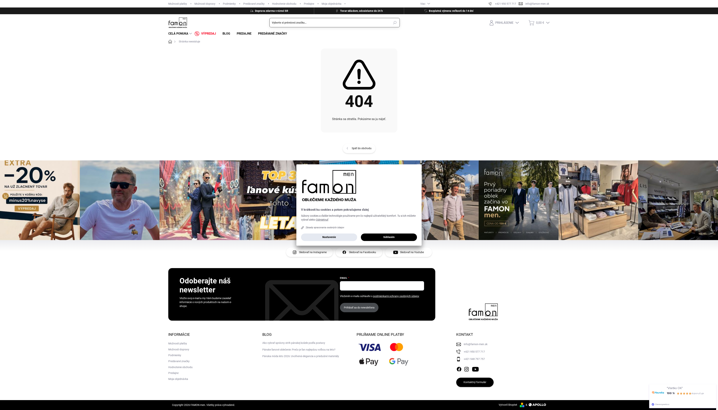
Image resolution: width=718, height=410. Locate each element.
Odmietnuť (322, 219)
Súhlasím (389, 237)
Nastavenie (329, 237)
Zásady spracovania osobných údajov (325, 227)
